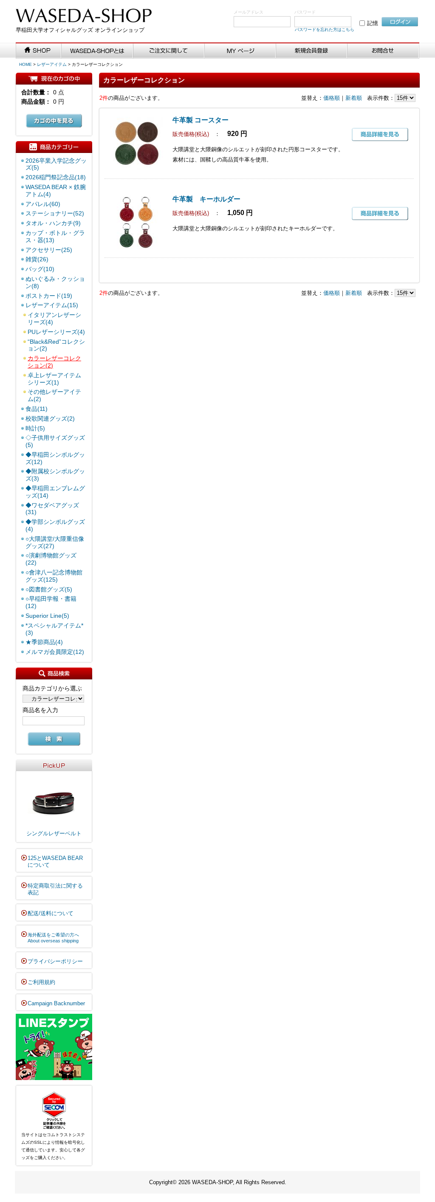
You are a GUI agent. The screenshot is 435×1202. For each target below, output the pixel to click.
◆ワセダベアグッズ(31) (52, 509)
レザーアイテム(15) (51, 305)
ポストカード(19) (48, 295)
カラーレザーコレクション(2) (54, 362)
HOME (25, 64)
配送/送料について (50, 913)
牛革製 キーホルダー (206, 199)
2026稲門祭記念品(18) (55, 177)
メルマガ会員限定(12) (54, 651)
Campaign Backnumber (56, 1003)
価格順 (331, 98)
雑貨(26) (36, 259)
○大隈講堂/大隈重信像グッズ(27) (54, 542)
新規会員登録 (311, 51)
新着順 (353, 98)
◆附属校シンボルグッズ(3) (55, 475)
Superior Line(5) (47, 615)
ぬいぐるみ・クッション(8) (55, 282)
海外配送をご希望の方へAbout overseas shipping (53, 937)
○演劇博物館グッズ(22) (50, 559)
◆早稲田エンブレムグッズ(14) (55, 492)
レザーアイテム (52, 64)
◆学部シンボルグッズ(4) (55, 525)
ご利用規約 (41, 982)
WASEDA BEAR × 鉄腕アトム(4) (55, 191)
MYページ (240, 51)
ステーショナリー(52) (54, 213)
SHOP (39, 51)
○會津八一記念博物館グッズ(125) (53, 576)
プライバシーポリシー (55, 961)
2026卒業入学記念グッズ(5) (56, 164)
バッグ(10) (39, 269)
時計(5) (35, 428)
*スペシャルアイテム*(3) (54, 629)
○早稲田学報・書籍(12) (50, 602)
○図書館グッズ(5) (48, 589)
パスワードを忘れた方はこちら (324, 29)
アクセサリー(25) (48, 249)
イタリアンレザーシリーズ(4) (54, 318)
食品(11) (36, 408)
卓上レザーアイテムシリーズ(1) (54, 379)
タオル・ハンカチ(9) (53, 223)
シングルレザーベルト (54, 833)
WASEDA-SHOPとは (97, 51)
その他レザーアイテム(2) (54, 395)
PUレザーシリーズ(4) (56, 331)
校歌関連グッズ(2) (50, 418)
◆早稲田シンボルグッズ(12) (55, 458)
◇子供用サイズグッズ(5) (55, 441)
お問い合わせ (383, 51)
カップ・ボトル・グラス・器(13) (55, 236)
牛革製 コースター (200, 120)
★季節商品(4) (44, 642)
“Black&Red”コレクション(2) (56, 345)
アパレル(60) (42, 204)
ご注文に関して (169, 51)
